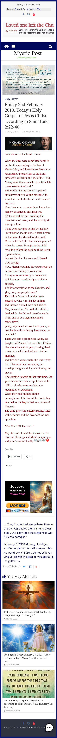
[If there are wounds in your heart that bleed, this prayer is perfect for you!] (28, 583)
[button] (49, 729)
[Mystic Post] (6, 46)
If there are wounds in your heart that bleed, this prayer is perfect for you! (27, 613)
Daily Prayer (11, 98)
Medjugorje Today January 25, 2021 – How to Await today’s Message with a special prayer (27, 657)
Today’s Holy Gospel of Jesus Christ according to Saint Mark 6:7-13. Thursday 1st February (28, 703)
